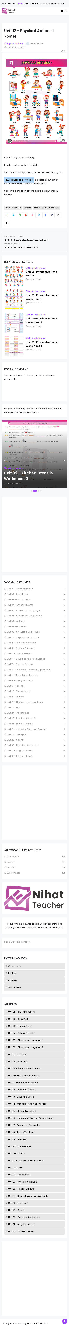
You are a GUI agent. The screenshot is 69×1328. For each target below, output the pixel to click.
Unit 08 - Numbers (18, 1061)
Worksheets (14, 987)
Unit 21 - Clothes (16, 1153)
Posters (12, 973)
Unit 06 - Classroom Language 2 (25, 1047)
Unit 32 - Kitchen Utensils (21, 1231)
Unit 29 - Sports (16, 1210)
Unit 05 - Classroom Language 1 (25, 1040)
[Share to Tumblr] (45, 215)
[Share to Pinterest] (26, 215)
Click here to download (20, 179)
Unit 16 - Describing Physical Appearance (30, 1118)
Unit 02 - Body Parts (18, 1019)
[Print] (7, 223)
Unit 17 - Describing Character (24, 1125)
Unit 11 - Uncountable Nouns (23, 1082)
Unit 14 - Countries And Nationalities (27, 1103)
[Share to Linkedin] (39, 215)
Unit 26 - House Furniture (21, 1188)
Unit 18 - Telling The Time (21, 1132)
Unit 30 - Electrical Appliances (24, 1217)
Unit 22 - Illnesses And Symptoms (26, 1160)
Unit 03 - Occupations (20, 1026)
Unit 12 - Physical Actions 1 (22, 1089)
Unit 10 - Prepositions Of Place (24, 1075)
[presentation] (5, 460)
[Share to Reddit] (33, 215)
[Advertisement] (34, 1278)
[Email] (58, 215)
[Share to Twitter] (13, 215)
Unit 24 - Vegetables (19, 1174)
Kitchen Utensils (14, 468)
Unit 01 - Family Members (21, 1011)
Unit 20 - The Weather (20, 1146)
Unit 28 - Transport (18, 1203)
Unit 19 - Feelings (17, 1139)
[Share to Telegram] (52, 215)
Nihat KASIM (33, 1323)
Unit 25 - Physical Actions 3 (22, 1181)
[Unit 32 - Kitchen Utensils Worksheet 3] (34, 454)
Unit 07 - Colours (17, 1054)
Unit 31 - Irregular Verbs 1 (21, 1224)
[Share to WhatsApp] (20, 215)
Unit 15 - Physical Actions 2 (22, 1111)
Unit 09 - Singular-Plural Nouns (24, 1068)
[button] (31, 491)
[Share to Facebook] (7, 215)
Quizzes (12, 980)
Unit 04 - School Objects (21, 1033)
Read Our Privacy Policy (17, 941)
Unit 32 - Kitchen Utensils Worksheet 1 (41, 3)
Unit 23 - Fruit (15, 1167)
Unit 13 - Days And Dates (21, 1096)
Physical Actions (15, 43)
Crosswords (14, 966)
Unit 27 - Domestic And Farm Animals (28, 1196)
